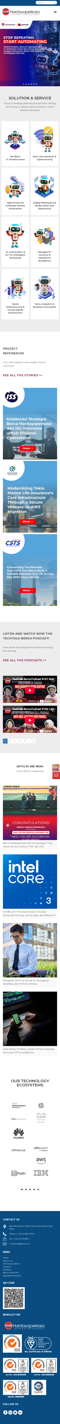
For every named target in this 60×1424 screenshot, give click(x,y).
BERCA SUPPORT (11, 1273)
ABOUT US (7, 1261)
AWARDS (7, 1270)
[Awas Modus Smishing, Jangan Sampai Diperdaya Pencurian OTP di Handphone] (30, 1019)
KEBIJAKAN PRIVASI (12, 1276)
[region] (30, 50)
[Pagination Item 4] (34, 1189)
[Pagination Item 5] (38, 1189)
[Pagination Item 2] (26, 1189)
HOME (6, 1258)
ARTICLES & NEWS (11, 1264)
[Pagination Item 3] (30, 1189)
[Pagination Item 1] (22, 1189)
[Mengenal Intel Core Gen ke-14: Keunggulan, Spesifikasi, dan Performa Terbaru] (30, 950)
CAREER (7, 1267)
